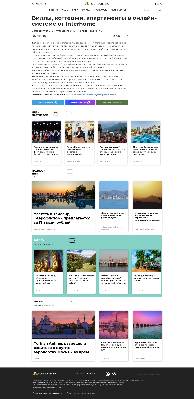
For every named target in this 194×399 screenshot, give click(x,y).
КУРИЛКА (86, 10)
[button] (68, 113)
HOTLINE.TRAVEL (100, 10)
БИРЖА (75, 10)
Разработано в (149, 374)
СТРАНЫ (64, 10)
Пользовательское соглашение (81, 393)
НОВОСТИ (53, 10)
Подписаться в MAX (78, 102)
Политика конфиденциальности (47, 393)
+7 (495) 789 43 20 (85, 373)
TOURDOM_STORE (118, 10)
